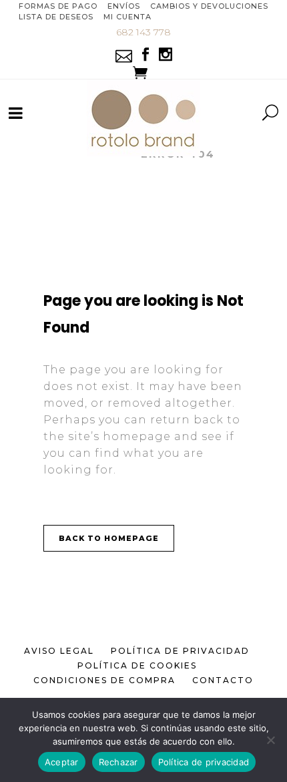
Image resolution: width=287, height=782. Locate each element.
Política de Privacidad (180, 651)
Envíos (123, 6)
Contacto (223, 680)
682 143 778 (143, 32)
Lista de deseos (56, 16)
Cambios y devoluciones (209, 6)
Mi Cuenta (127, 16)
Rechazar (118, 762)
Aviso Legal (59, 651)
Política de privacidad (204, 762)
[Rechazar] (270, 740)
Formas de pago (58, 6)
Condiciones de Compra (104, 680)
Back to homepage (109, 538)
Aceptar (62, 762)
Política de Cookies (137, 665)
